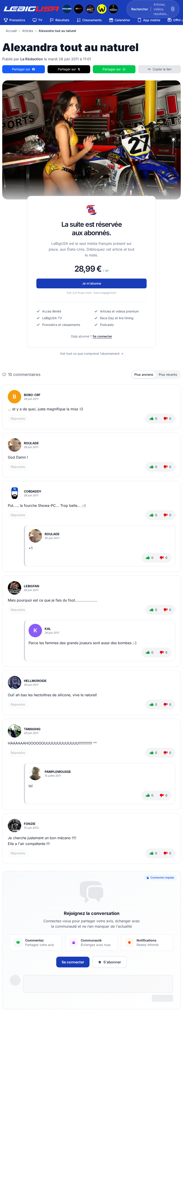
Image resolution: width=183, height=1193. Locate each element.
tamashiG (32, 729)
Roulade (31, 443)
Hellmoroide (35, 681)
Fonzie (29, 824)
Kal (48, 629)
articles (27, 31)
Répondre (18, 418)
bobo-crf (32, 395)
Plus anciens (143, 374)
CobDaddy (32, 491)
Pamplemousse (58, 772)
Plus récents (168, 374)
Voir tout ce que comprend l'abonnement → (91, 353)
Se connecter (102, 336)
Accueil (11, 31)
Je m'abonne (91, 283)
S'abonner (112, 962)
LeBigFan (31, 586)
